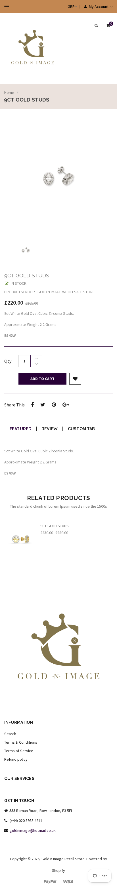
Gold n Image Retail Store (63, 858)
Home (9, 92)
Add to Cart (42, 378)
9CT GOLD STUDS (54, 525)
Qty (7, 361)
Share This (14, 405)
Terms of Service (18, 750)
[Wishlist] (75, 379)
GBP (65, 6)
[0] (108, 25)
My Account (98, 6)
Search (10, 733)
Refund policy (16, 759)
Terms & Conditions (20, 742)
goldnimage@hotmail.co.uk (33, 830)
